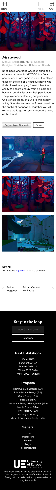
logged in (20, 270)
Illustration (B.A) (28, 399)
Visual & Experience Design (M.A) (28, 418)
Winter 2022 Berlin (28, 370)
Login (28, 444)
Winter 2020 (28, 359)
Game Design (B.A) (28, 396)
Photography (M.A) (28, 414)
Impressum (28, 436)
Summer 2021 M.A (28, 366)
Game (38, 125)
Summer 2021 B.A (28, 363)
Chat (51, 8)
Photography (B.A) (28, 410)
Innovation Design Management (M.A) (28, 403)
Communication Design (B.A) (28, 388)
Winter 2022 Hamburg (28, 373)
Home (4, 8)
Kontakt (28, 440)
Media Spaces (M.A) (28, 407)
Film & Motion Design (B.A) (28, 392)
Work (41, 8)
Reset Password (28, 447)
